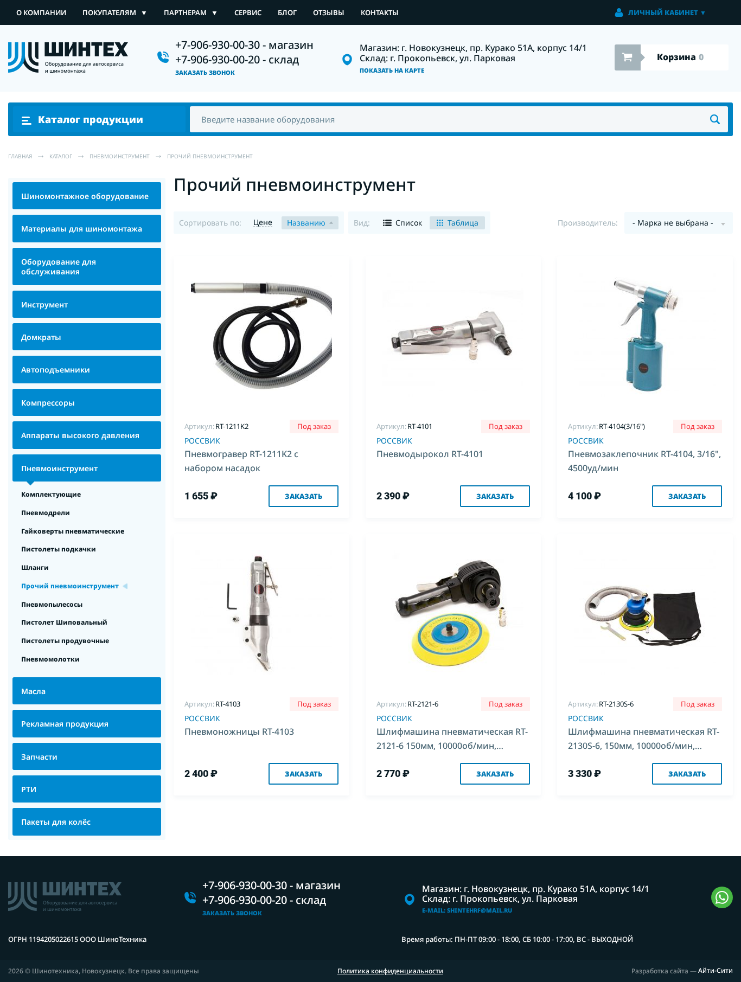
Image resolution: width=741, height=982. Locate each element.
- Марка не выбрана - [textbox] (673, 222)
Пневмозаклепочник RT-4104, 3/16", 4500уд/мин (644, 461)
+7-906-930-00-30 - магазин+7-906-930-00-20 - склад (244, 52)
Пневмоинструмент (120, 156)
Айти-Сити (715, 970)
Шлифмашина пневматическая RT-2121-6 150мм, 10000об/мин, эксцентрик (452, 740)
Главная (20, 156)
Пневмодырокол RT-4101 (429, 454)
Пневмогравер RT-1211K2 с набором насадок (241, 461)
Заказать (303, 496)
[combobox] (678, 223)
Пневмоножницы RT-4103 (239, 731)
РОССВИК (202, 440)
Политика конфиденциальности (390, 971)
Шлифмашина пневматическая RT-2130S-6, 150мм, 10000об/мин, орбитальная (643, 740)
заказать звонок (205, 72)
